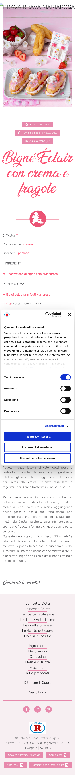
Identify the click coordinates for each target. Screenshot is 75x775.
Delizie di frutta (37, 662)
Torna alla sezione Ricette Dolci (39, 132)
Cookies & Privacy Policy (22, 755)
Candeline (37, 656)
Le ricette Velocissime (37, 619)
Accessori (37, 667)
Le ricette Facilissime (37, 614)
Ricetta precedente (39, 124)
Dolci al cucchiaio (37, 636)
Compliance (55, 755)
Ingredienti (37, 645)
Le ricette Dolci (37, 603)
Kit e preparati (37, 673)
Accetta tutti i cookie (38, 436)
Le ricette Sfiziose (37, 625)
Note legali (13, 765)
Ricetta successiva (35, 141)
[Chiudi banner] (69, 314)
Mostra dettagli (54, 425)
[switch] (65, 388)
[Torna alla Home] (37, 7)
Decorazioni (37, 651)
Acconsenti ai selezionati (37, 447)
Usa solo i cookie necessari (37, 457)
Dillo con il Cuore (37, 682)
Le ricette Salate (37, 608)
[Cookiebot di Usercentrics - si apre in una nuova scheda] (46, 314)
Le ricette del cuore (37, 630)
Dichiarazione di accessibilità (48, 765)
